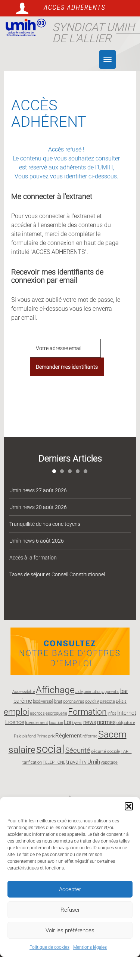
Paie (18, 736)
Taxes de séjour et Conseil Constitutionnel (57, 574)
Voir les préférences (70, 930)
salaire (22, 749)
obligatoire (125, 722)
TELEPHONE (54, 762)
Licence (14, 722)
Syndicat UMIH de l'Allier (93, 33)
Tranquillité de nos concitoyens (44, 524)
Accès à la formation (33, 558)
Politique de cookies (49, 947)
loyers (77, 722)
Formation (87, 712)
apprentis (110, 691)
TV (84, 762)
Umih (93, 761)
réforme (90, 736)
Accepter (70, 889)
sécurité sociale (105, 751)
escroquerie (56, 713)
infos (112, 713)
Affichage (55, 689)
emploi (16, 712)
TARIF (126, 751)
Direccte (107, 701)
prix (51, 736)
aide (79, 691)
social (50, 749)
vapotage (109, 762)
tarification (32, 762)
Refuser (70, 910)
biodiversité (43, 701)
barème (22, 700)
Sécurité (77, 750)
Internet (126, 712)
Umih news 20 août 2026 (38, 507)
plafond (29, 736)
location (56, 722)
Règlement (68, 735)
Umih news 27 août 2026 (38, 490)
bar (124, 691)
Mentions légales (90, 947)
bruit (58, 701)
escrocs (37, 713)
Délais (121, 701)
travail (73, 761)
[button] (129, 806)
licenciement (36, 722)
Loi (67, 722)
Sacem (112, 734)
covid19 (92, 701)
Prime (42, 736)
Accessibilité (23, 691)
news (89, 722)
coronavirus (73, 701)
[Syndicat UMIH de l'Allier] (24, 27)
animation (93, 691)
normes (106, 722)
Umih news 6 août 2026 (36, 541)
